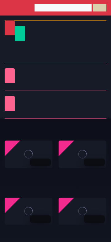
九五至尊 (67, 231)
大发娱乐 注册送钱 (22, 231)
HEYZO (26, 107)
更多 (96, 129)
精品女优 (26, 79)
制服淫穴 (26, 71)
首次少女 (72, 107)
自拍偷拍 (62, 44)
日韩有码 (39, 44)
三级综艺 (26, 86)
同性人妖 (49, 79)
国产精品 (16, 44)
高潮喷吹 (26, 114)
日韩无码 (62, 51)
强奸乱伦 (72, 71)
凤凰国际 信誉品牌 (76, 174)
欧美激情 (16, 59)
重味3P (25, 99)
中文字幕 (16, 51)
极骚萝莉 (72, 99)
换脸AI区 (72, 79)
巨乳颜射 (49, 114)
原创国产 (39, 51)
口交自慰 (49, 71)
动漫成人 (49, 86)
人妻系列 (49, 99)
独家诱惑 (49, 107)
